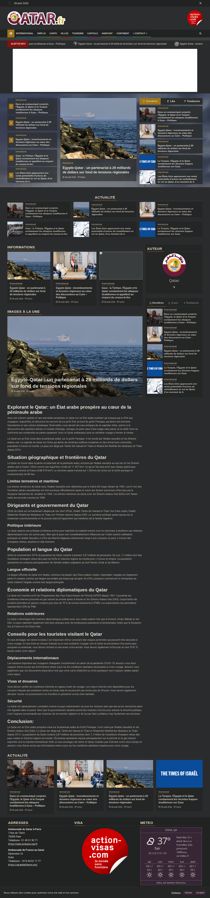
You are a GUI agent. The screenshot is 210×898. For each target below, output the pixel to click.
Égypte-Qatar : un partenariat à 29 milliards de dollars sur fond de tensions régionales (85, 43)
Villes (64, 33)
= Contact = (140, 33)
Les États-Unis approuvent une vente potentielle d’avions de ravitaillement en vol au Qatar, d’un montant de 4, (177, 179)
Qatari (82, 177)
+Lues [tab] (174, 303)
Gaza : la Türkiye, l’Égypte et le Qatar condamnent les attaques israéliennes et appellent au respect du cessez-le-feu (46, 231)
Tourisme (77, 33)
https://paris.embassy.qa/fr (23, 844)
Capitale (92, 33)
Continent (123, 33)
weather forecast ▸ (171, 882)
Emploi (41, 33)
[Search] (200, 33)
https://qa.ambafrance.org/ (23, 864)
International (25, 33)
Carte (53, 33)
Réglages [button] (176, 892)
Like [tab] (172, 101)
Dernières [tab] (152, 101)
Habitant (107, 33)
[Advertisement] (105, 70)
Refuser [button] (188, 893)
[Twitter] (174, 287)
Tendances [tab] (193, 101)
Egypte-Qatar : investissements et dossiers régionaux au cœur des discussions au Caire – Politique (33, 142)
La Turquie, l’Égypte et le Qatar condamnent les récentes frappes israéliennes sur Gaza (175, 164)
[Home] (11, 34)
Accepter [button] (200, 893)
